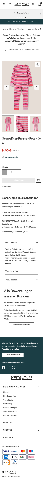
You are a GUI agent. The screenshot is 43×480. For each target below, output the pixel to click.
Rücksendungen (10, 408)
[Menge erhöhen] (18, 172)
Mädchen (20, 29)
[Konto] (33, 4)
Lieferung (7, 404)
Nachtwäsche (32, 29)
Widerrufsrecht (10, 411)
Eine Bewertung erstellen (21, 324)
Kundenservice (9, 396)
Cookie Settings (10, 415)
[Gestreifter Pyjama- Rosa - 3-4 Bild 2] (22, 124)
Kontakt (6, 392)
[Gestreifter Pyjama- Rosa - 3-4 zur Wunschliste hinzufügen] (5, 49)
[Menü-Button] (3, 4)
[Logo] (21, 4)
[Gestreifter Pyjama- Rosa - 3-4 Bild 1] (8, 124)
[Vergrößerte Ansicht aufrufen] (37, 64)
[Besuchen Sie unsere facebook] (3, 367)
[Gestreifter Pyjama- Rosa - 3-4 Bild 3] (36, 124)
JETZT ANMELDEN (13, 355)
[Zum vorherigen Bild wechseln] (6, 87)
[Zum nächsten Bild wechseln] (36, 87)
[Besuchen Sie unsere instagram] (8, 367)
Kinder (11, 29)
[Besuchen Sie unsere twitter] (13, 367)
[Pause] (41, 14)
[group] (21, 87)
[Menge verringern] (4, 172)
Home (4, 29)
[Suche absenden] (10, 4)
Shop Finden (8, 400)
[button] (21, 157)
